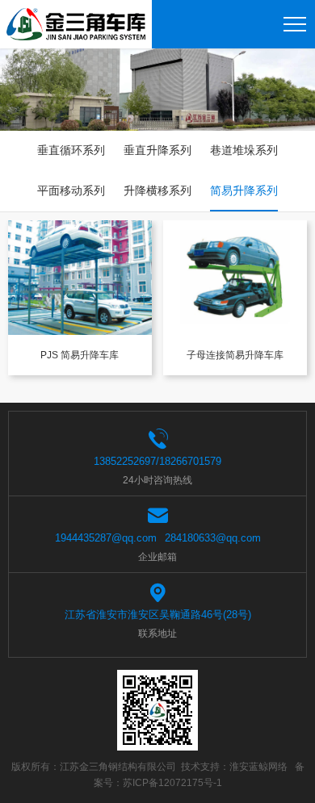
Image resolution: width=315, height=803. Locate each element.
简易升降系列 (244, 190)
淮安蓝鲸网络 (258, 766)
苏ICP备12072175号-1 (172, 782)
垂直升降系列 (157, 150)
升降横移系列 (157, 190)
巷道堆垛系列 (244, 150)
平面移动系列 (71, 190)
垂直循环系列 (71, 150)
